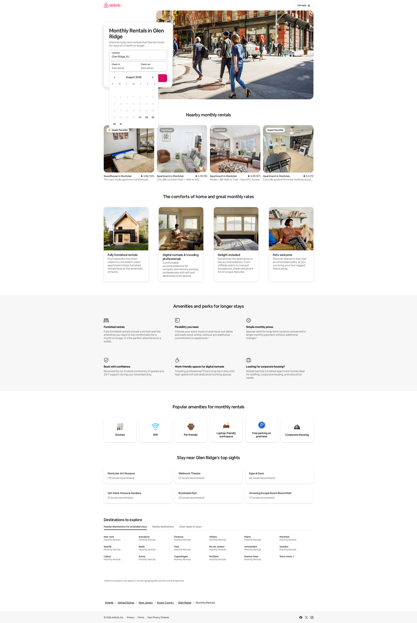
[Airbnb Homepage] (112, 5)
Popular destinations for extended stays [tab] (125, 526)
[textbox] (124, 68)
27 (140, 117)
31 (121, 124)
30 (114, 124)
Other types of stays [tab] (190, 526)
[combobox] (138, 56)
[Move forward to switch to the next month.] (153, 77)
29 (153, 117)
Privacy (130, 617)
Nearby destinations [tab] (163, 526)
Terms (140, 617)
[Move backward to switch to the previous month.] (115, 77)
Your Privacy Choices (158, 617)
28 (146, 117)
